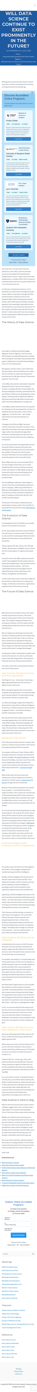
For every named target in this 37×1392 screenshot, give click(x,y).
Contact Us (18, 1374)
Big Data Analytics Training (10, 1163)
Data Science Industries (9, 1354)
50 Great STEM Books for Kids (11, 1321)
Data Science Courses (9, 1340)
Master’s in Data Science (9, 1288)
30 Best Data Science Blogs (10, 1314)
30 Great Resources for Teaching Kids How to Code (18, 1324)
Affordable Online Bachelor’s (11, 1281)
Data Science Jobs (8, 1357)
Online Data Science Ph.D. (10, 1270)
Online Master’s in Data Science (12, 1274)
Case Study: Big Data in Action (11, 1328)
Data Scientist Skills (8, 1347)
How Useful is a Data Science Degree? (14, 1173)
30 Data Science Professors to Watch (13, 1310)
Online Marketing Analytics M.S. (12, 1284)
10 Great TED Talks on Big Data (11, 1317)
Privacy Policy (18, 1371)
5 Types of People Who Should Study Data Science (18, 1183)
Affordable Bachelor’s (9, 1295)
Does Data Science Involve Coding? (13, 1165)
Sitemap (18, 1369)
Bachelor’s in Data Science (10, 1291)
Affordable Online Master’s (10, 1277)
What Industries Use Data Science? (13, 1180)
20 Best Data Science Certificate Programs (15, 1185)
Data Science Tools (8, 1350)
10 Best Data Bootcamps (9, 1267)
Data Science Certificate (9, 1298)
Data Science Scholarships (10, 1343)
